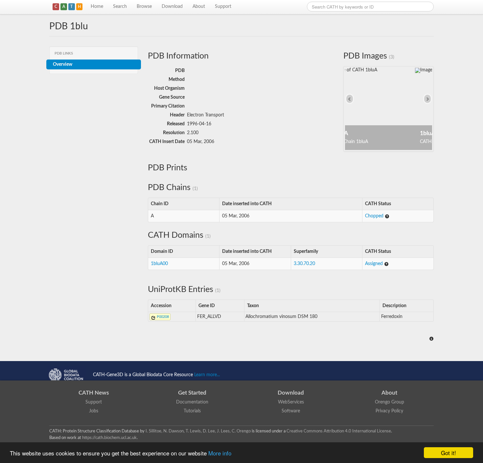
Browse (144, 6)
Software (291, 411)
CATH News (94, 393)
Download (172, 6)
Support (223, 6)
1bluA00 (159, 263)
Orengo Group (389, 402)
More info (219, 453)
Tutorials (192, 411)
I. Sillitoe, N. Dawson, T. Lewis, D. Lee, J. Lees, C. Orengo (198, 431)
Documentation (192, 402)
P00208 (162, 317)
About (199, 6)
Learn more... (207, 375)
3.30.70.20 (304, 263)
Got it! (448, 453)
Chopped (375, 216)
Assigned (374, 263)
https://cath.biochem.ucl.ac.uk (109, 438)
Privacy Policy (389, 411)
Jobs (93, 411)
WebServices (291, 402)
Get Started (192, 393)
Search (120, 6)
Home (97, 6)
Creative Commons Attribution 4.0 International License (339, 431)
